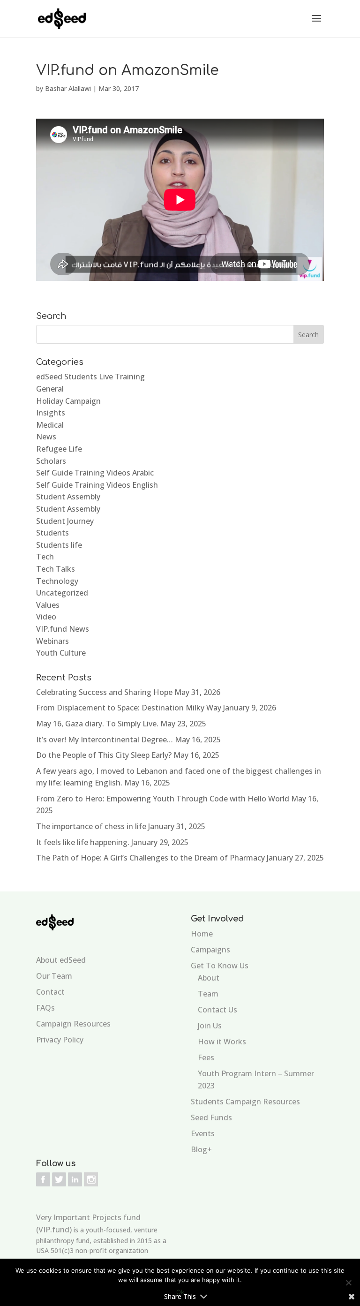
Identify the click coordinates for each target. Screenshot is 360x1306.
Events (203, 1133)
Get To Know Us (219, 965)
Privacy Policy (59, 1039)
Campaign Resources (73, 1024)
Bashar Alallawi (68, 88)
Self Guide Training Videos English (97, 485)
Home (202, 934)
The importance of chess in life (91, 826)
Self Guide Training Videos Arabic (95, 473)
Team (208, 994)
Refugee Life (59, 449)
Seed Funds (211, 1117)
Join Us (210, 1025)
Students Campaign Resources (245, 1101)
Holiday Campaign (68, 401)
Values (48, 605)
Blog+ (201, 1149)
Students (52, 533)
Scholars (51, 461)
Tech (45, 556)
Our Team (54, 976)
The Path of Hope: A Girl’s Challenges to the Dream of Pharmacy (150, 858)
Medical (50, 425)
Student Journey (65, 521)
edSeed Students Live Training (90, 376)
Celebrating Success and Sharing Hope (104, 692)
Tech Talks (55, 569)
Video (46, 616)
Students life (59, 545)
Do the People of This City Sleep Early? (104, 755)
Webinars (52, 641)
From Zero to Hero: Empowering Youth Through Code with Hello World (162, 798)
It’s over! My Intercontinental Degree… (104, 739)
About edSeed (61, 960)
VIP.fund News (62, 629)
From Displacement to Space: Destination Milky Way (128, 707)
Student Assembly (68, 496)
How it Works (222, 1041)
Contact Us (217, 1009)
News (46, 436)
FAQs (45, 1008)
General (50, 389)
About (208, 978)
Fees (206, 1057)
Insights (50, 413)
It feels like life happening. (82, 842)
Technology (57, 581)
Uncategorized (62, 593)
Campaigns (210, 949)
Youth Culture (61, 653)
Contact (50, 992)
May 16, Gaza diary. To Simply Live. (97, 723)
